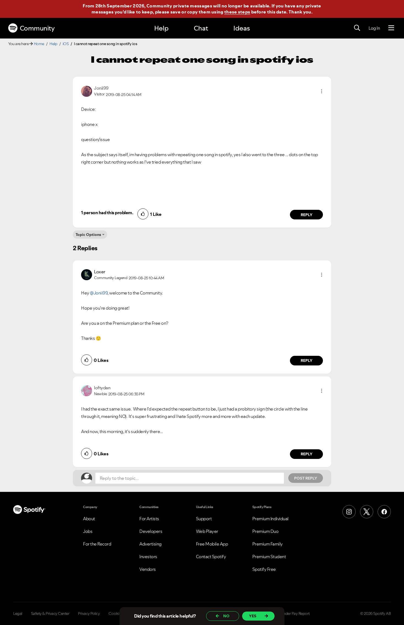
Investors (148, 557)
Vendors (147, 569)
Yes (252, 616)
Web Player (207, 531)
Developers (150, 531)
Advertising (150, 544)
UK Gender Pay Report (291, 613)
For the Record (97, 544)
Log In (374, 28)
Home (39, 43)
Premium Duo (265, 531)
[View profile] (86, 91)
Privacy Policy (89, 613)
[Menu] (391, 28)
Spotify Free (264, 569)
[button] (321, 91)
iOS (66, 43)
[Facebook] (384, 511)
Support (204, 519)
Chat (201, 28)
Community (37, 28)
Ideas (241, 28)
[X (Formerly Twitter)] (366, 511)
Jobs (87, 531)
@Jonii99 (98, 293)
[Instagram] (349, 511)
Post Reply (305, 478)
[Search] (357, 28)
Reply (306, 214)
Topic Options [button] (88, 234)
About (89, 519)
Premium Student (269, 557)
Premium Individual (270, 519)
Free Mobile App (212, 544)
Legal (17, 613)
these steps (237, 12)
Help (161, 28)
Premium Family (267, 544)
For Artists (149, 519)
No (226, 616)
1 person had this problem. (107, 213)
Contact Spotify (211, 557)
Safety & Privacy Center (50, 613)
